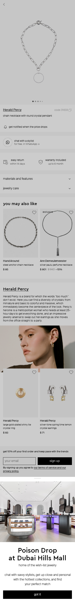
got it (37, 594)
